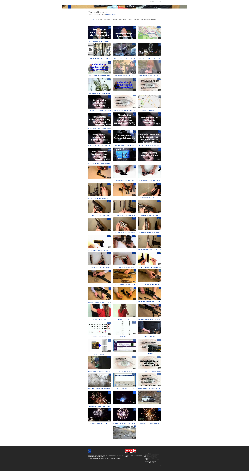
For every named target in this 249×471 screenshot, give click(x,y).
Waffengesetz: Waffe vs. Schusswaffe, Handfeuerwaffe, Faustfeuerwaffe (134, 145)
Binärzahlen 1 (124, 336)
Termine (139, 4)
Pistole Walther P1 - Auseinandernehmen (149, 249)
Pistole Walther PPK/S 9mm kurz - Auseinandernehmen (153, 180)
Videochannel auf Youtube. (111, 14)
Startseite (106, 4)
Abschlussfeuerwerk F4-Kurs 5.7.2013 (99, 406)
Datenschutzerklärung (153, 462)
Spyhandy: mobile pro (99, 319)
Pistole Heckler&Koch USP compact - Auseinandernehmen (154, 267)
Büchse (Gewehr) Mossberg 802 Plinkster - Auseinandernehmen (156, 301)
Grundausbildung (117, 4)
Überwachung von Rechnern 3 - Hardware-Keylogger (153, 388)
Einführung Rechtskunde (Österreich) (149, 93)
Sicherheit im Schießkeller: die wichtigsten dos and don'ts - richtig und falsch (136, 128)
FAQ (156, 1)
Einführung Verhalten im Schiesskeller (99, 110)
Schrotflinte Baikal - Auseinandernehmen (125, 284)
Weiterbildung (129, 4)
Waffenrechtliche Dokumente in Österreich (150, 128)
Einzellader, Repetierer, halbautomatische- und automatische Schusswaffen (160, 145)
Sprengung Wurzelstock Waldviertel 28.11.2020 (101, 388)
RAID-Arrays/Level (99, 354)
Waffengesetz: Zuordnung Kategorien (149, 163)
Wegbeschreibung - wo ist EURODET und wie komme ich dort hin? (156, 41)
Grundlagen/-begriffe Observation (124, 110)
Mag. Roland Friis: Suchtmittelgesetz (99, 75)
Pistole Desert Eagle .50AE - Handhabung (99, 181)
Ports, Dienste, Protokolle (124, 354)
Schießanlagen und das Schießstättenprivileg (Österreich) (105, 128)
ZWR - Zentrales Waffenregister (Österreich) (100, 163)
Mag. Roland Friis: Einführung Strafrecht (125, 93)
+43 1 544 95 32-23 (150, 456)
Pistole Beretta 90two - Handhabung (149, 215)
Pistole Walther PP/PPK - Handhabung (124, 267)
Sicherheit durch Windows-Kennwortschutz (150, 371)
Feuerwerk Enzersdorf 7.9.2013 (99, 423)
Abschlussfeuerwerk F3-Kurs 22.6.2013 (124, 406)
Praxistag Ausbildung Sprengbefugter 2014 (125, 441)
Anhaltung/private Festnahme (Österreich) (100, 93)
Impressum (146, 462)
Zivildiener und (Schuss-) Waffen (124, 163)
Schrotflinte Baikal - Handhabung (149, 284)
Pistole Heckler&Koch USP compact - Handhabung (102, 250)
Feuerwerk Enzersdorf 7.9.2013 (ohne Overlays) (126, 423)
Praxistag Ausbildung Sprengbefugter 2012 (150, 406)
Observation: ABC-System (149, 110)
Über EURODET (156, 4)
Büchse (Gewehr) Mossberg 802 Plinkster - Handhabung (103, 285)
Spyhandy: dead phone (124, 319)
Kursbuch (152, 1)
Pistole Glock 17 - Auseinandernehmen (99, 198)
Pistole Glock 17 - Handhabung (149, 197)
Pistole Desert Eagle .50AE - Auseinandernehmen (126, 198)
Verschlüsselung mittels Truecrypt (124, 388)
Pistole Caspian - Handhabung (124, 250)
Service (146, 4)
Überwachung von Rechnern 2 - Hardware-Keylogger (103, 371)
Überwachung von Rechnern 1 (124, 371)
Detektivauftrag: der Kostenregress (124, 41)
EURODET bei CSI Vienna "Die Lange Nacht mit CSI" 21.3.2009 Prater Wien (157, 58)
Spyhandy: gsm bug (149, 336)
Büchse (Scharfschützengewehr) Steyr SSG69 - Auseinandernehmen (107, 302)
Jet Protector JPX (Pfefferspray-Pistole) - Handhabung (128, 302)
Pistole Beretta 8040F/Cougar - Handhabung (100, 215)
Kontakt (159, 1)
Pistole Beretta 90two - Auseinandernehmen (125, 215)
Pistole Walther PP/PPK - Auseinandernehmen (100, 267)
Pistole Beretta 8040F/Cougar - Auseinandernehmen (152, 232)
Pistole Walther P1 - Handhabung (99, 233)
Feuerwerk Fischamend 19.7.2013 (149, 423)
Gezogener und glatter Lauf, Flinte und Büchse (101, 145)
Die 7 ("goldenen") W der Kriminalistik (99, 41)
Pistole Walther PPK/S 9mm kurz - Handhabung (126, 180)
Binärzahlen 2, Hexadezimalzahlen (99, 336)
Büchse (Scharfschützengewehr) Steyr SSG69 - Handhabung (155, 319)
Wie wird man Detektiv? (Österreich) (124, 58)
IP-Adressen (149, 353)
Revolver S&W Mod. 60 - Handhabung (124, 232)
